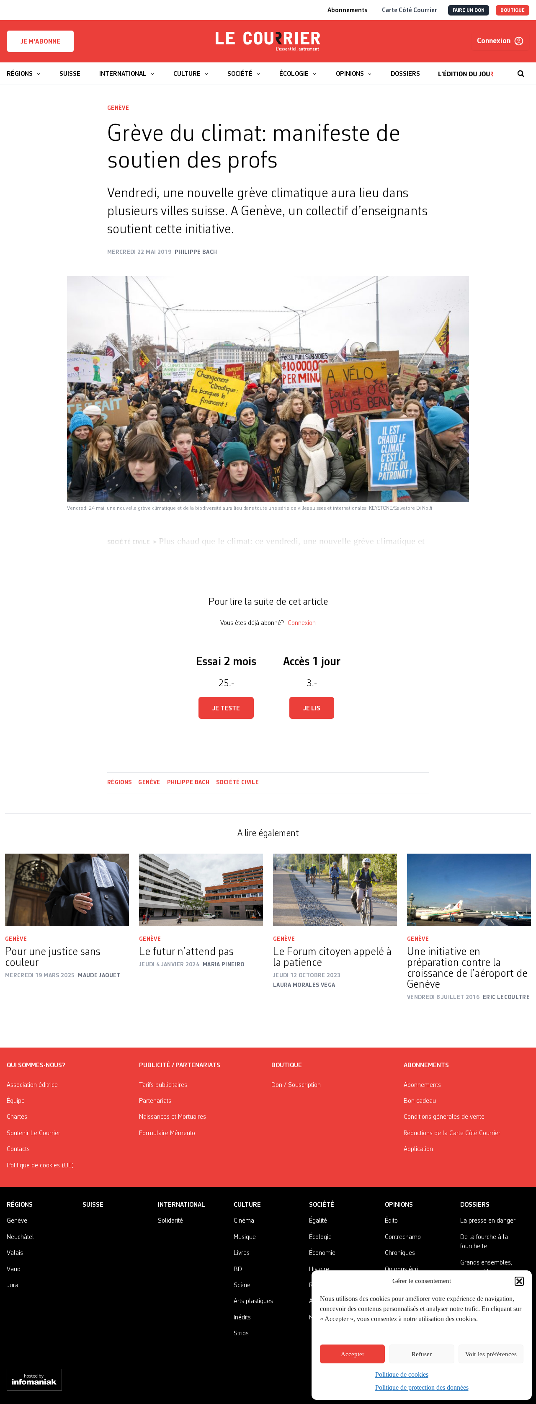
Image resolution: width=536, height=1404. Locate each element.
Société (321, 1205)
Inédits (242, 1317)
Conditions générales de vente (444, 1117)
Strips (241, 1333)
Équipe (16, 1101)
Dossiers (475, 1205)
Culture (247, 1205)
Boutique (286, 1065)
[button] (519, 1281)
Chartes (17, 1117)
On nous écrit (402, 1269)
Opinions (399, 1205)
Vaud (14, 1269)
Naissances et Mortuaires (172, 1117)
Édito (391, 1221)
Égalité (318, 1221)
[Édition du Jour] (465, 69)
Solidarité (170, 1221)
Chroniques (400, 1253)
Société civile (237, 782)
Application (418, 1149)
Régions (119, 782)
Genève (118, 108)
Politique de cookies (401, 1374)
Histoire (319, 1269)
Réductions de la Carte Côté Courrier (452, 1133)
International (181, 1205)
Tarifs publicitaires (163, 1085)
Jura (12, 1285)
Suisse (92, 1205)
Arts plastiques (253, 1301)
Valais (15, 1253)
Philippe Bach (188, 782)
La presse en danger (487, 1221)
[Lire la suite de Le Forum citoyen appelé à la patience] (335, 890)
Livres (242, 1253)
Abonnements (422, 1085)
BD (238, 1269)
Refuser (422, 1354)
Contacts (18, 1149)
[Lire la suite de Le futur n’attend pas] (201, 890)
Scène (242, 1285)
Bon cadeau (420, 1101)
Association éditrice (32, 1085)
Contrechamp (403, 1237)
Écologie (320, 1237)
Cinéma (244, 1221)
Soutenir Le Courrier (33, 1133)
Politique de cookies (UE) (40, 1165)
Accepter (352, 1354)
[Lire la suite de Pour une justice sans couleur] (67, 890)
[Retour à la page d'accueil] (268, 41)
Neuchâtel (20, 1237)
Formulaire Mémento (167, 1133)
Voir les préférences (491, 1354)
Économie (322, 1253)
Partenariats (155, 1101)
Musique (245, 1237)
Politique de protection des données (422, 1387)
